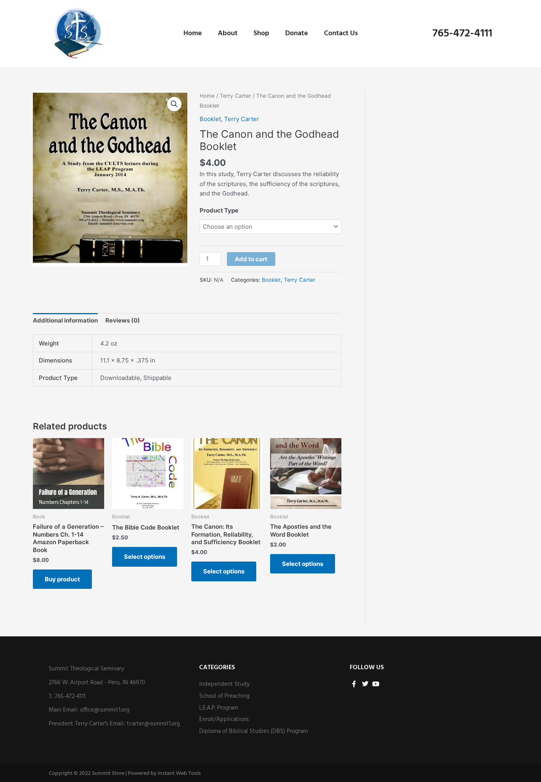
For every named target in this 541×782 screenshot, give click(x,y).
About (228, 33)
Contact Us (341, 33)
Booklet (210, 119)
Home (192, 33)
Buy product (62, 579)
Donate (296, 33)
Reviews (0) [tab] (122, 320)
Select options (144, 556)
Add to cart (251, 259)
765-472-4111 (462, 33)
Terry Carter (235, 96)
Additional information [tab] (65, 320)
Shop (261, 33)
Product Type (219, 210)
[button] (174, 104)
